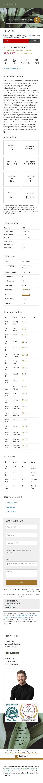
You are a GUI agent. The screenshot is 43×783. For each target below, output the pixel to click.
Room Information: (12, 312)
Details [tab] (6, 69)
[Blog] (23, 744)
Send (21, 582)
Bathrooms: (9, 456)
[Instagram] (19, 744)
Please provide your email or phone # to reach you (19, 551)
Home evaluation (11, 661)
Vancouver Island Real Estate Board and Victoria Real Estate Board (20, 617)
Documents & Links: (13, 496)
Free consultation (11, 664)
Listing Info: (9, 256)
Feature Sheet (10, 507)
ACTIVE (30, 14)
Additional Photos (12, 502)
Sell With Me (9, 659)
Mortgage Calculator (12, 644)
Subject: (8, 559)
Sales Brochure (11, 512)
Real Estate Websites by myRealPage (26, 753)
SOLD (38, 14)
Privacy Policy (9, 753)
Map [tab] (19, 69)
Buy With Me (9, 641)
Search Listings (10, 647)
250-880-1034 (9, 605)
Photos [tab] (13, 69)
